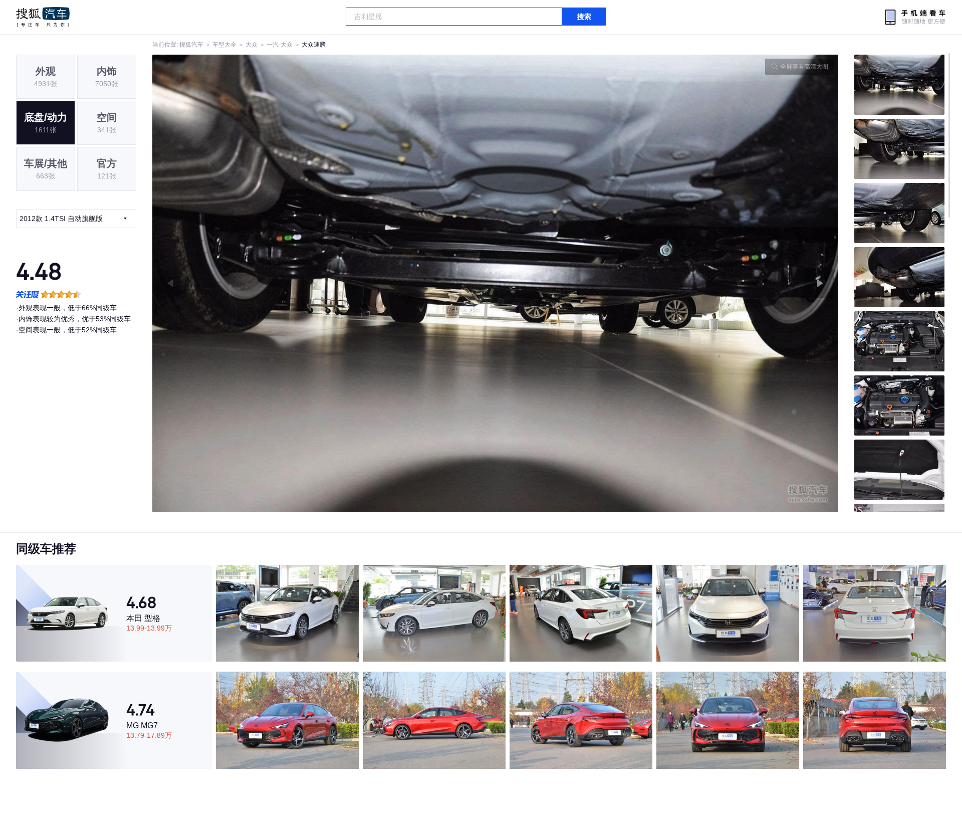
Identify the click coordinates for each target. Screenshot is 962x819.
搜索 (584, 17)
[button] (324, 283)
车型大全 (224, 44)
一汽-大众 (280, 44)
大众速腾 (314, 44)
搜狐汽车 (43, 17)
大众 (252, 44)
